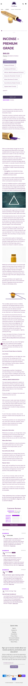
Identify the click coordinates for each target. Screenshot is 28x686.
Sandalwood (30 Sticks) (10, 69)
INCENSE (7, 9)
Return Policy (14, 641)
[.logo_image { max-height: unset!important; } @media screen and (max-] (14, 4)
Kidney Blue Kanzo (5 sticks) (11, 79)
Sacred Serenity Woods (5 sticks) (12, 83)
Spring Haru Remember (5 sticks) (12, 76)
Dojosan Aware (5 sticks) (10, 86)
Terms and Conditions (14, 638)
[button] (1, 30)
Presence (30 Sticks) (9, 65)
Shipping (5, 56)
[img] (5, 533)
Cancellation (14, 634)
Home (2, 9)
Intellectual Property (14, 640)
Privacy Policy (14, 636)
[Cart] (25, 4)
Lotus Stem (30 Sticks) (9, 62)
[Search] (23, 4)
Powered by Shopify (19, 682)
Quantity (5, 90)
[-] (3, 93)
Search (14, 628)
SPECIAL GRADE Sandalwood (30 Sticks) (14, 72)
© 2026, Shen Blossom (9, 682)
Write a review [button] (14, 525)
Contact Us (14, 630)
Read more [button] (12, 546)
